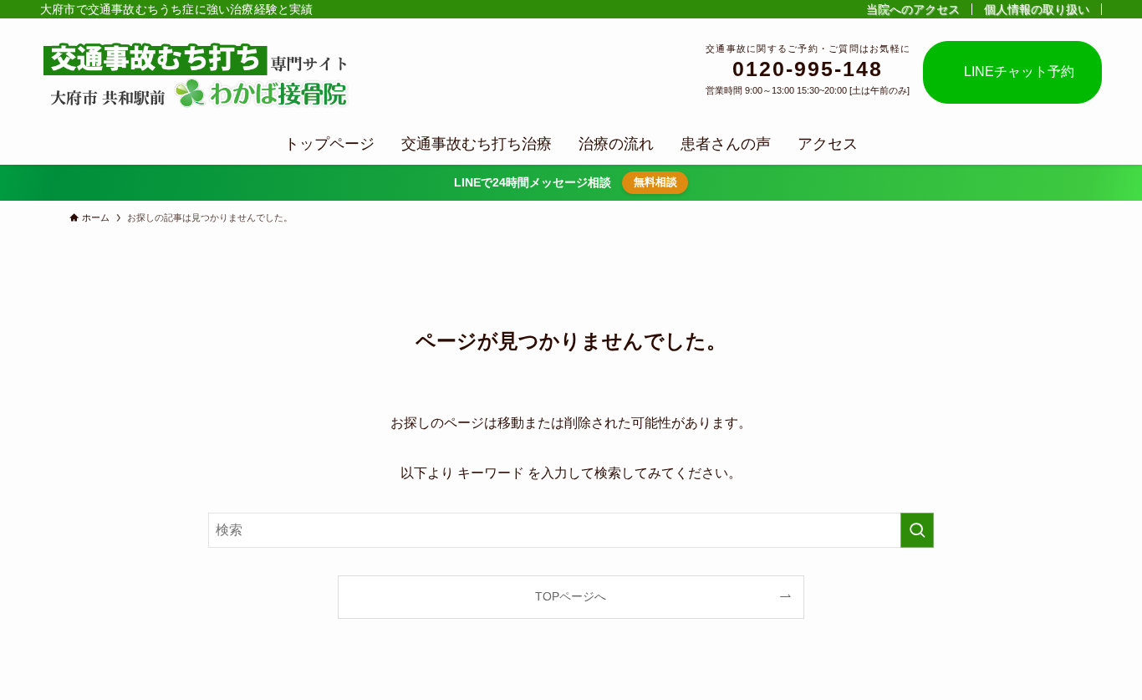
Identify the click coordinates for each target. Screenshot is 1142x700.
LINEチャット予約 (1012, 71)
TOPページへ (570, 596)
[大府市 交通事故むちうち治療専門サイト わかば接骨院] (199, 74)
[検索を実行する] (917, 530)
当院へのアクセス (913, 9)
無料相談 (655, 182)
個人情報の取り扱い (1036, 9)
